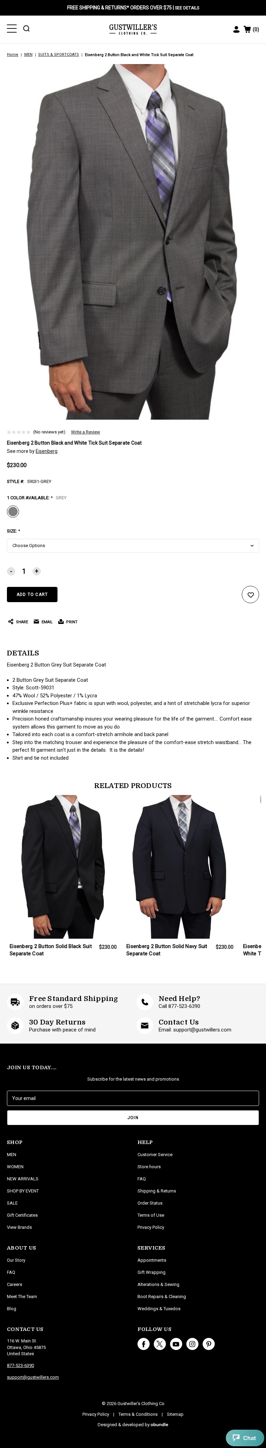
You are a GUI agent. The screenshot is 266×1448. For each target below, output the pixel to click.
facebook (144, 1344)
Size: (13, 531)
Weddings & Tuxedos (159, 1308)
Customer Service (155, 1154)
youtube (176, 1344)
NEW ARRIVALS (22, 1178)
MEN (11, 1154)
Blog (11, 1308)
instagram (192, 1344)
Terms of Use (151, 1215)
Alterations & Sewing (158, 1284)
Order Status (150, 1203)
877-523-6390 (20, 1365)
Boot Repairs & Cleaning (162, 1296)
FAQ (11, 1272)
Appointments (152, 1260)
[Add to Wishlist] (250, 594)
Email (47, 622)
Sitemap (175, 1414)
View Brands (19, 1227)
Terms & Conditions (138, 1414)
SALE (12, 1203)
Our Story (16, 1260)
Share (22, 622)
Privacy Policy (151, 1227)
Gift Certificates (22, 1215)
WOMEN (15, 1166)
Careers (14, 1284)
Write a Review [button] (85, 432)
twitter (160, 1344)
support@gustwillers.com (33, 1377)
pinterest (209, 1344)
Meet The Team (22, 1296)
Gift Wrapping (152, 1272)
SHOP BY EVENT (23, 1191)
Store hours (149, 1166)
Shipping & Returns (157, 1191)
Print (72, 622)
